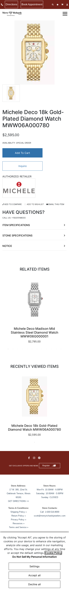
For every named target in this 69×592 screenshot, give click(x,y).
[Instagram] (34, 458)
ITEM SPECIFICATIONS (16, 225)
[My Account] (67, 5)
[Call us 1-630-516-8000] (2, 5)
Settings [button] (34, 566)
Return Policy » (18, 516)
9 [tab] (46, 349)
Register (46, 465)
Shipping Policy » (18, 512)
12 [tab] (61, 349)
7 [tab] (37, 349)
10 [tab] (51, 349)
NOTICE (7, 245)
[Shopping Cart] (62, 5)
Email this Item (56, 204)
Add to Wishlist (35, 204)
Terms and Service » (18, 527)
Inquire (22, 166)
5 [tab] (27, 349)
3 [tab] (17, 349)
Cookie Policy (53, 552)
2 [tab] (12, 349)
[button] (65, 13)
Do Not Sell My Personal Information (34, 556)
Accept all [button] (34, 575)
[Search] (53, 5)
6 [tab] (32, 349)
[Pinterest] (39, 458)
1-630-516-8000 (52, 512)
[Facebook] (29, 458)
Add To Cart (22, 152)
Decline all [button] (34, 584)
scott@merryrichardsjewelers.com (49, 516)
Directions (11, 4)
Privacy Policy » (18, 519)
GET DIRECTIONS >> (18, 501)
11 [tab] (56, 349)
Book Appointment (32, 4)
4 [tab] (22, 349)
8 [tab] (41, 349)
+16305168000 (19, 218)
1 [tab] (8, 349)
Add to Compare (13, 204)
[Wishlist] (57, 5)
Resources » (18, 523)
